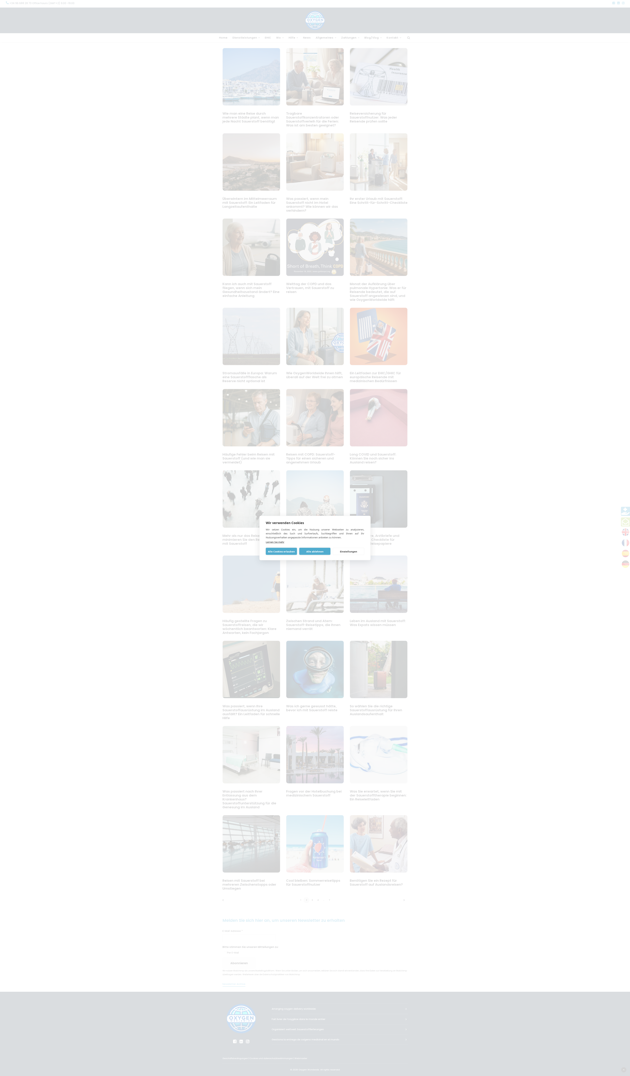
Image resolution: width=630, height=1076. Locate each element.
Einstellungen (348, 551)
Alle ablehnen (315, 551)
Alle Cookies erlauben (281, 551)
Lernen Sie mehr (275, 542)
